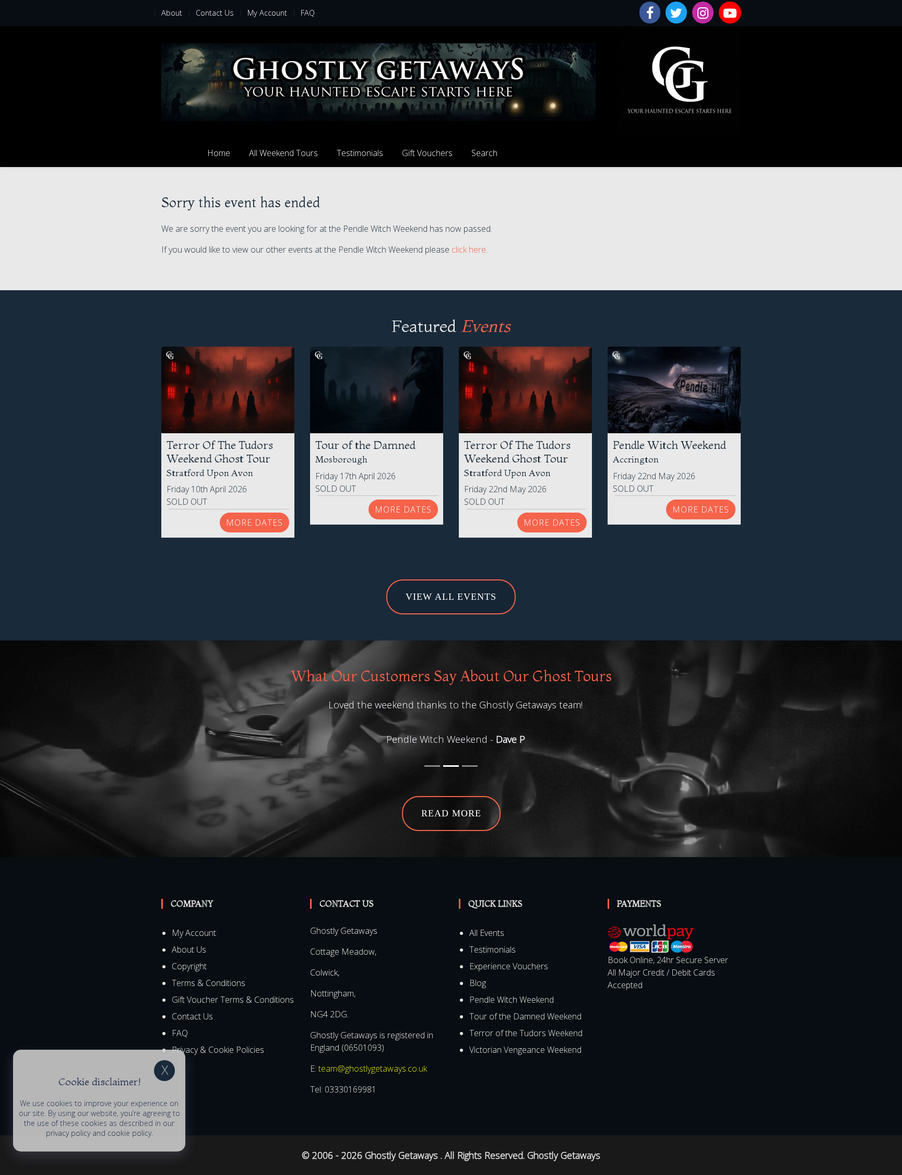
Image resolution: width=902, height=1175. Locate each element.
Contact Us (215, 13)
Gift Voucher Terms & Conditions (233, 999)
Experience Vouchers (508, 966)
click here (469, 249)
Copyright (189, 966)
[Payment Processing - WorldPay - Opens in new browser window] (651, 938)
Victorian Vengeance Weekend (525, 1049)
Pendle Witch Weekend (511, 999)
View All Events (451, 596)
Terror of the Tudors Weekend (526, 1033)
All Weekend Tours (283, 153)
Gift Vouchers (427, 153)
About (171, 13)
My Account (267, 13)
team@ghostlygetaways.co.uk (372, 1068)
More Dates (254, 522)
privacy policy (68, 1133)
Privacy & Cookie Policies (218, 1049)
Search (484, 153)
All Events (486, 933)
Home (218, 153)
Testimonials (360, 153)
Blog (477, 983)
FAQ (308, 13)
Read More (451, 813)
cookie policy (129, 1133)
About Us (189, 949)
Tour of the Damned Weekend (525, 1016)
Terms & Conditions (208, 983)
